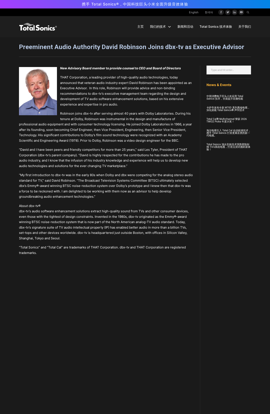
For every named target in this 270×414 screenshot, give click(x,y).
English (193, 12)
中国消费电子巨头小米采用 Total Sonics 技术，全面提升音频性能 (225, 97)
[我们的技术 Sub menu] (169, 26)
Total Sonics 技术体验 (216, 27)
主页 (140, 27)
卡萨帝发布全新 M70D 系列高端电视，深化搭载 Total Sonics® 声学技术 (228, 109)
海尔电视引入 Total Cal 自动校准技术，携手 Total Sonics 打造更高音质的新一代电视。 (229, 133)
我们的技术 (158, 27)
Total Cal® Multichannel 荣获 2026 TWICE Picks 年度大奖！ (227, 120)
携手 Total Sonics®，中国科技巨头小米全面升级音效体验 (135, 4)
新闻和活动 (185, 27)
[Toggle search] (248, 12)
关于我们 (244, 27)
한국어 (209, 12)
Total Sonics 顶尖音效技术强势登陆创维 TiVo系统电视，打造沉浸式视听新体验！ (228, 147)
